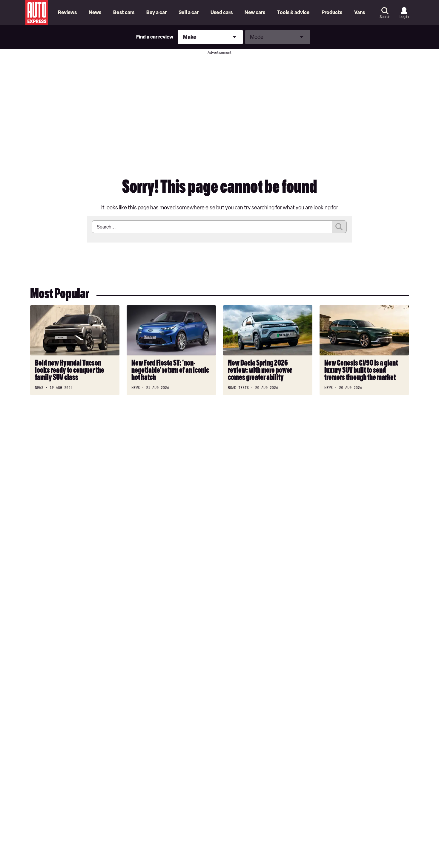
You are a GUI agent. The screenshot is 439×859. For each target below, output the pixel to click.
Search (385, 17)
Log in (404, 17)
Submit (339, 226)
